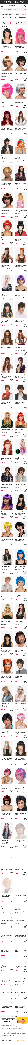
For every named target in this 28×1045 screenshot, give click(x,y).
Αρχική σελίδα (4, 14)
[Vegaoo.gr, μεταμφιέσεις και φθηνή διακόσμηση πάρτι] (14, 6)
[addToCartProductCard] (11, 52)
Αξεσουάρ (11, 14)
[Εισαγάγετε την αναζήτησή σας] (24, 9)
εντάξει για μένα (21, 1040)
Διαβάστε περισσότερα (6, 1040)
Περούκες (17, 14)
